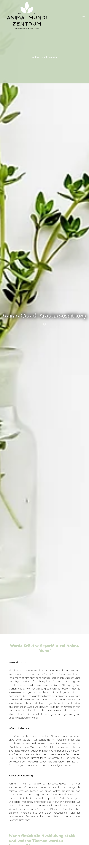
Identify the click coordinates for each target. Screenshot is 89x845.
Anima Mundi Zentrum (44, 57)
